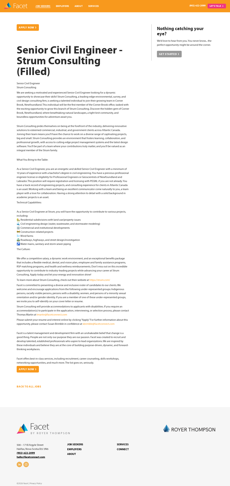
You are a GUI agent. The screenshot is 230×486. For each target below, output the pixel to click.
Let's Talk (215, 6)
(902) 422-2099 (197, 5)
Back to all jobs (29, 386)
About (79, 6)
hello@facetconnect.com (31, 457)
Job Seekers (43, 6)
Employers (62, 6)
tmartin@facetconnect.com (52, 314)
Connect (123, 449)
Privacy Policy (36, 483)
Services (93, 6)
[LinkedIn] (19, 466)
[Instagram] (26, 466)
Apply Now (26, 27)
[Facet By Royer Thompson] (43, 433)
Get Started (168, 54)
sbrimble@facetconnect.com (98, 323)
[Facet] (15, 6)
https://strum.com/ (99, 280)
